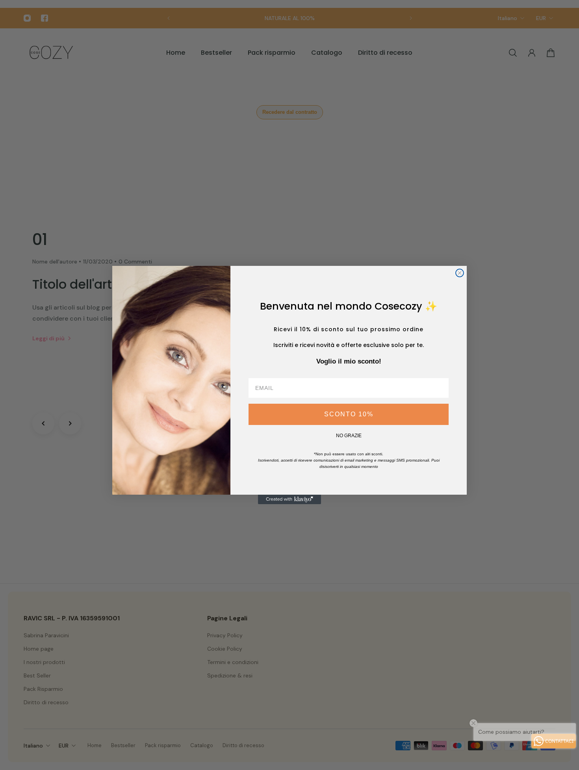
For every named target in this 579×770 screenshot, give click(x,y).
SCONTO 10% (348, 414)
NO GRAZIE (349, 435)
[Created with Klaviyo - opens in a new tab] (289, 499)
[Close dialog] (460, 273)
